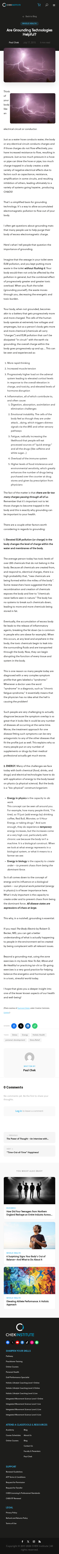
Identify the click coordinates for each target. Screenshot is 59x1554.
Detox (14, 1035)
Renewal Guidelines (14, 1472)
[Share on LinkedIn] (28, 1026)
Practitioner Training (14, 1362)
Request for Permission (15, 1483)
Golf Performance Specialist (17, 1377)
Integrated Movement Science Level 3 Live (23, 1415)
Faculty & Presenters (32, 1451)
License (6, 1013)
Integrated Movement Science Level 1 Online (24, 1399)
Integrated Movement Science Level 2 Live (23, 1410)
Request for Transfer (14, 1488)
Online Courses (12, 1367)
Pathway (9, 1356)
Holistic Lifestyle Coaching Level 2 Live (22, 1394)
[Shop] (39, 4)
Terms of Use (11, 1524)
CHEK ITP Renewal (13, 1499)
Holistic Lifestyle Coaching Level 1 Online (22, 1383)
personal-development (15, 1040)
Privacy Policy (11, 1513)
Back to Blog (31, 16)
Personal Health (12, 1372)
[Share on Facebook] (14, 1026)
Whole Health (29, 24)
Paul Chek (28, 1457)
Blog (25, 1430)
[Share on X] (21, 1026)
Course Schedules (13, 1435)
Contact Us (28, 1446)
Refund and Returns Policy (17, 1518)
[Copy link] (35, 1026)
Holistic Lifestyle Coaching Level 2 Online (23, 1388)
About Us (27, 1435)
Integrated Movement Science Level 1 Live (23, 1404)
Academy (10, 1430)
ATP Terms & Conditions (15, 1477)
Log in (18, 1111)
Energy (25, 1035)
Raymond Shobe (24, 1008)
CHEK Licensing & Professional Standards (23, 1493)
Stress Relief (35, 1040)
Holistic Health (39, 1035)
